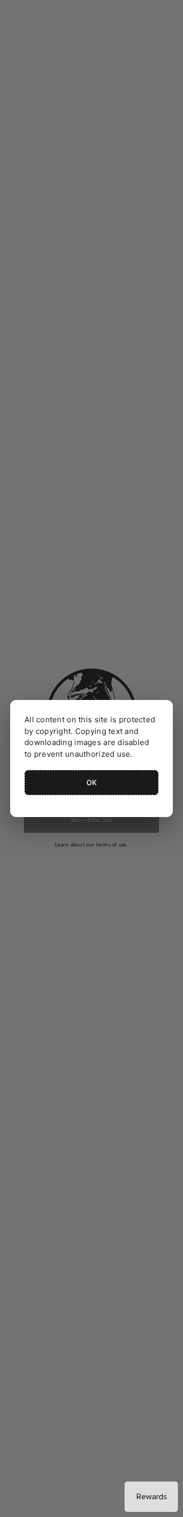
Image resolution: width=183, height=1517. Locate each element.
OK (91, 782)
